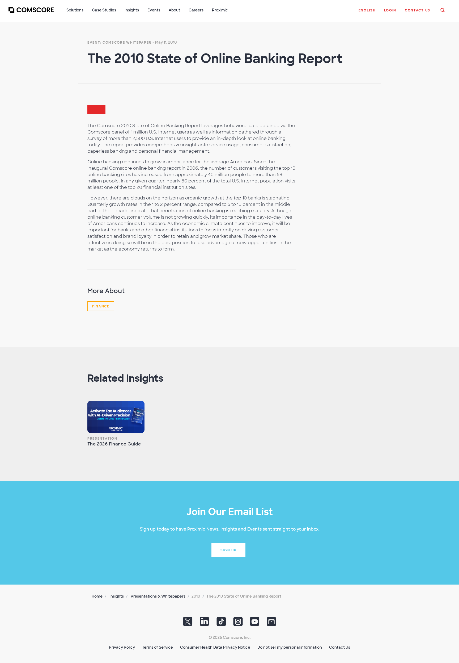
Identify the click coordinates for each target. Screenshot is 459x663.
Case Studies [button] (104, 10)
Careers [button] (196, 10)
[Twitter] (188, 623)
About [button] (174, 10)
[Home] (31, 13)
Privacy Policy (122, 647)
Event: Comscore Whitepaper (119, 42)
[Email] (271, 623)
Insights (116, 596)
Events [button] (153, 10)
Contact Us (339, 647)
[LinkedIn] (204, 623)
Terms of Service (157, 647)
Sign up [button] (228, 550)
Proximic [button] (220, 10)
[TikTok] (221, 623)
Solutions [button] (74, 10)
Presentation (102, 438)
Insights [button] (132, 10)
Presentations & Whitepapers (158, 596)
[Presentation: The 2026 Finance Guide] (115, 417)
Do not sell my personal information (289, 647)
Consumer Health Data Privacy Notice (215, 647)
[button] (367, 13)
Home (97, 596)
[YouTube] (255, 623)
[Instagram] (238, 623)
